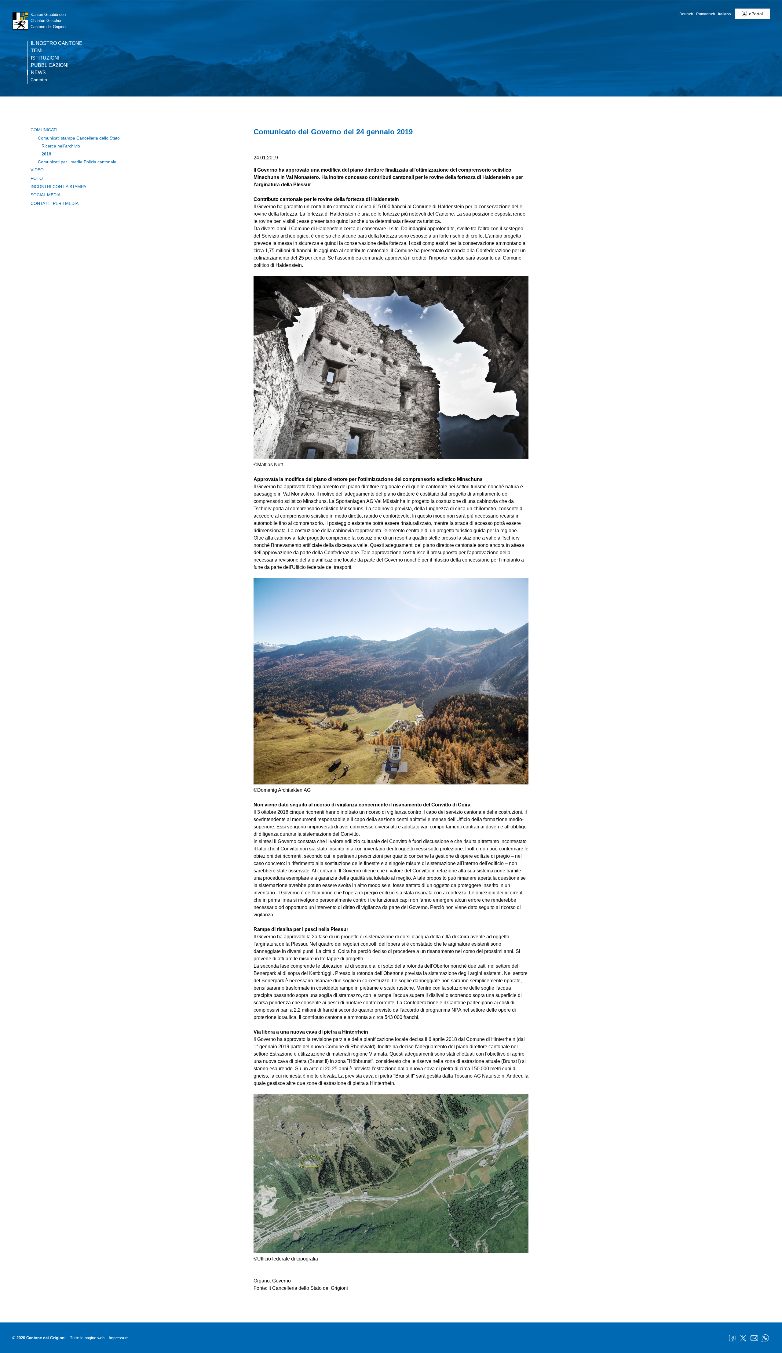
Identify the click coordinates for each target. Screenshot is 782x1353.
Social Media (45, 194)
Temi (36, 50)
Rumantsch (705, 14)
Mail (754, 1338)
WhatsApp (765, 1338)
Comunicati (44, 129)
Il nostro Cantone (56, 43)
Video (37, 169)
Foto (37, 178)
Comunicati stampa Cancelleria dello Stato (79, 138)
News (38, 72)
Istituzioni (45, 58)
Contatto (39, 80)
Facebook (732, 1338)
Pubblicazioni (49, 65)
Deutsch (686, 14)
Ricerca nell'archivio (61, 146)
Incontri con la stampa (58, 186)
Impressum (119, 1338)
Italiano (724, 14)
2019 (46, 153)
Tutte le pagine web (87, 1338)
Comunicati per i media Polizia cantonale (77, 161)
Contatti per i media (55, 203)
